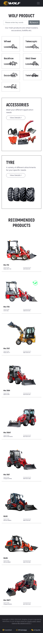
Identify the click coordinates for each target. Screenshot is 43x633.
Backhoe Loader (8, 61)
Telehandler (31, 75)
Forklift (7, 87)
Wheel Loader (8, 44)
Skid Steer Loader (30, 61)
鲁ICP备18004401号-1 (24, 623)
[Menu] (21, 3)
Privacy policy (31, 621)
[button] (7, 630)
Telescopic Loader (31, 44)
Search (35, 22)
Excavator (9, 75)
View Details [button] (15, 117)
